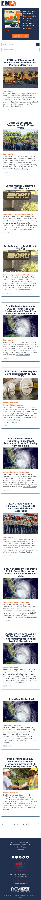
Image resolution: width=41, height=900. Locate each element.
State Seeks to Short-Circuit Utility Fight (20, 247)
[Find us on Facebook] (13, 857)
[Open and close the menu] (27, 3)
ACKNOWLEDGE (20, 36)
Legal (20, 897)
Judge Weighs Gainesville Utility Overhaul (20, 187)
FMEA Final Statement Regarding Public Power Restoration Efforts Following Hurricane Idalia (20, 442)
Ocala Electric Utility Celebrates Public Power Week (20, 125)
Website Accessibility (20, 883)
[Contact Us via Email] (27, 857)
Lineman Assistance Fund (21, 881)
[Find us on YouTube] (23, 857)
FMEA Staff (20, 879)
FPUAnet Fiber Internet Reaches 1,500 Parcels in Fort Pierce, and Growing (20, 62)
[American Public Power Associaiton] (20, 865)
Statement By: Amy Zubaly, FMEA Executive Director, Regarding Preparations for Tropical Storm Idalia (20, 637)
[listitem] (8, 91)
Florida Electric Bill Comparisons (20, 874)
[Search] (38, 44)
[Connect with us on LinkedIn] (20, 857)
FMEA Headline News (20, 876)
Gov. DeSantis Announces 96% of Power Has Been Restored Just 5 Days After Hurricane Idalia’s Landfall (20, 310)
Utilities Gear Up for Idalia (20, 699)
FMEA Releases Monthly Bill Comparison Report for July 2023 (20, 374)
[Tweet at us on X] (16, 857)
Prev (2, 824)
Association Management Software (20, 891)
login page (27, 16)
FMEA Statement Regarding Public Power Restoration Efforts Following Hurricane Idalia (20, 572)
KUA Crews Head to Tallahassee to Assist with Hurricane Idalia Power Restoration (20, 507)
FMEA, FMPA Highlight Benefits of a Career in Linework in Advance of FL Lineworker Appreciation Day (20, 763)
